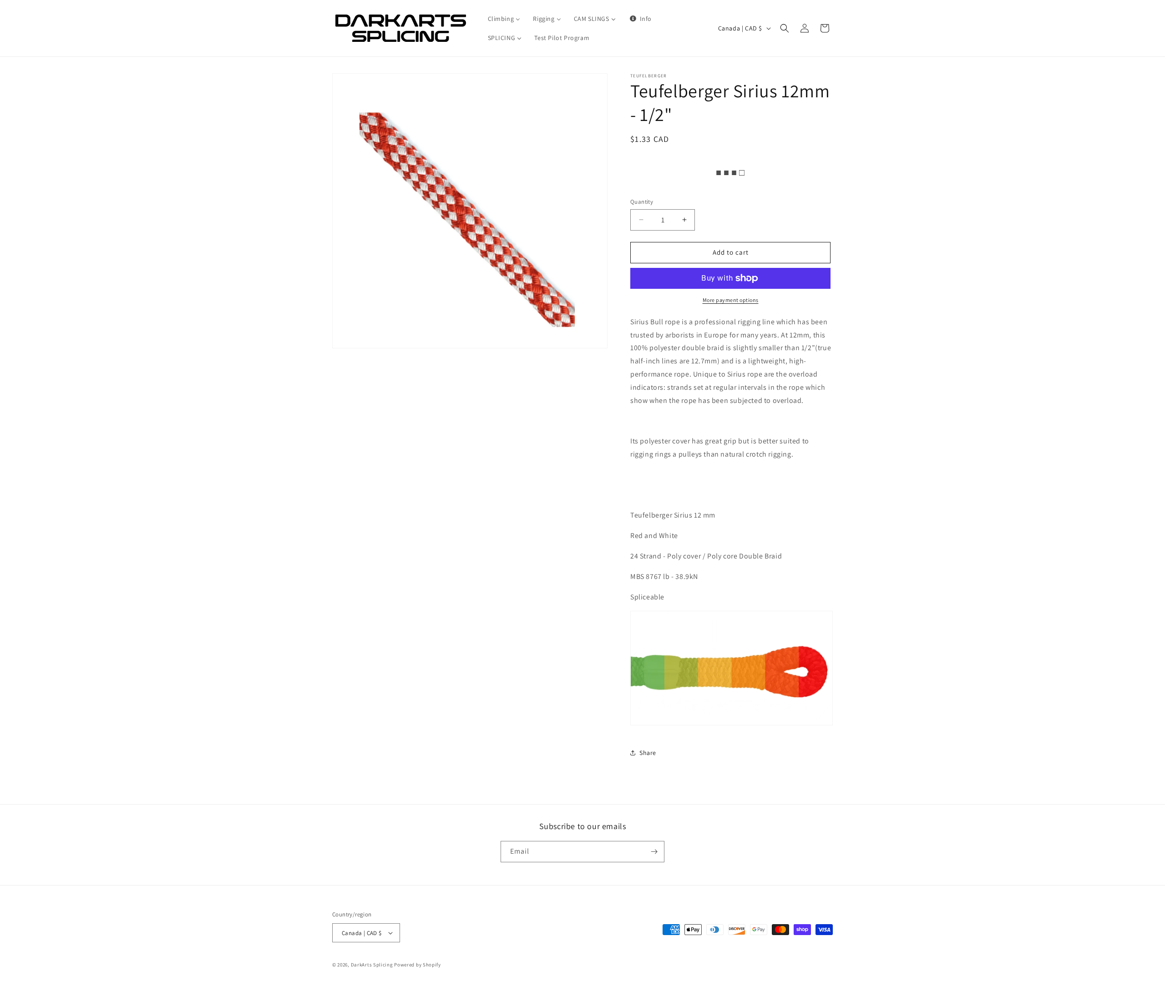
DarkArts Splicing (372, 964)
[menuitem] (504, 18)
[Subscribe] (654, 851)
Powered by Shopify (417, 964)
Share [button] (647, 753)
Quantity (641, 202)
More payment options (731, 300)
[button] (785, 28)
